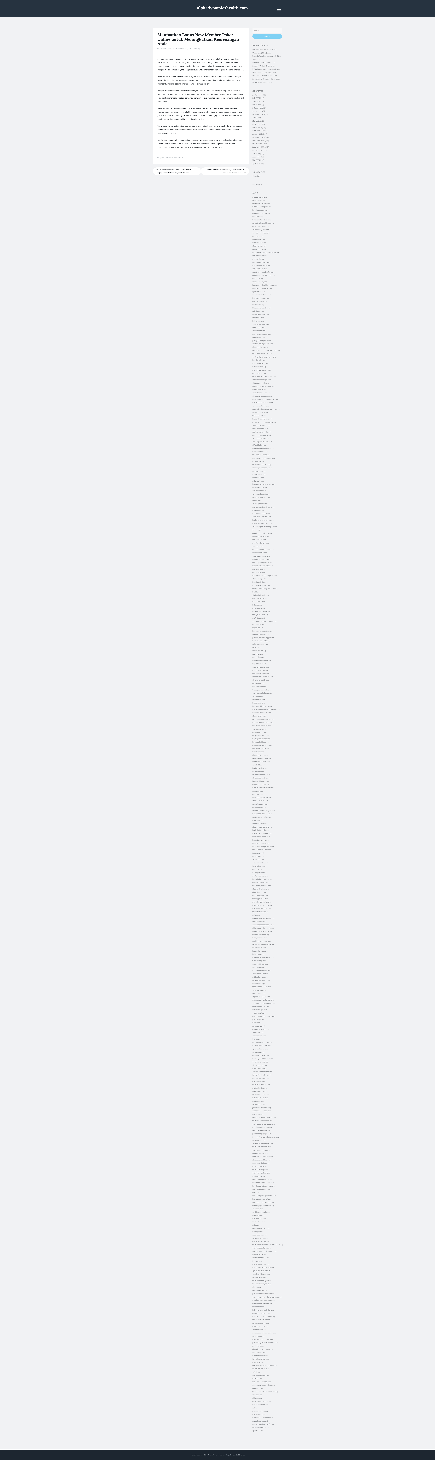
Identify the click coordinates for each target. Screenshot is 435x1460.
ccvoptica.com (257, 1209)
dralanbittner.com (259, 491)
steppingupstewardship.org (263, 1205)
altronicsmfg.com (259, 246)
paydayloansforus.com (261, 262)
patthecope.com (258, 1019)
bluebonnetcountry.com (261, 308)
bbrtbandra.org (258, 305)
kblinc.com (256, 500)
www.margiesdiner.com (261, 1173)
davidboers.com (258, 1081)
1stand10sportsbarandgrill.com (264, 527)
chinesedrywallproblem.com (263, 928)
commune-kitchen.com (261, 761)
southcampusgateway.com (262, 344)
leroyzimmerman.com (260, 1369)
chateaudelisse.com (260, 347)
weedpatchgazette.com (261, 497)
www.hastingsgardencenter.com (264, 1251)
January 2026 (257, 111)
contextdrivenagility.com (261, 817)
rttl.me (254, 1408)
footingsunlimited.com (261, 1163)
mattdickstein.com (259, 1088)
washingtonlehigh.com (261, 1212)
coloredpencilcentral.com (262, 442)
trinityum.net (257, 1261)
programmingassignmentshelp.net (265, 252)
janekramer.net (258, 853)
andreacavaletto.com (260, 634)
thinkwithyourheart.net (261, 455)
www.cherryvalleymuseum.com (264, 376)
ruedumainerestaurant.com (263, 788)
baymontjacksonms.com (261, 908)
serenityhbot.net (258, 1104)
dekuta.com (256, 1225)
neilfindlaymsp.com (259, 977)
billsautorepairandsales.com (263, 1310)
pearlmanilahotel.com (260, 314)
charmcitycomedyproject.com (263, 811)
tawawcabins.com (259, 471)
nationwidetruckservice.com (263, 957)
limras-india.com (258, 200)
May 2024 (256, 160)
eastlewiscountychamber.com (263, 719)
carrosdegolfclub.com (260, 406)
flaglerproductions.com (261, 739)
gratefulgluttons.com (260, 667)
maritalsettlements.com (261, 902)
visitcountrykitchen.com (261, 886)
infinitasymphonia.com (261, 775)
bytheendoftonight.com (261, 660)
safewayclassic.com (259, 269)
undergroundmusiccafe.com (263, 1424)
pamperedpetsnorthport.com (263, 507)
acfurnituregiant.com (260, 229)
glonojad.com (257, 794)
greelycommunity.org (260, 784)
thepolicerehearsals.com (261, 713)
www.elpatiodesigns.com (262, 1281)
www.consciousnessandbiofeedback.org (267, 1245)
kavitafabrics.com (259, 948)
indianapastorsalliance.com (263, 1000)
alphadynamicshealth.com (222, 7)
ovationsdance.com (259, 598)
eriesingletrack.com (260, 504)
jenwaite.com (257, 1362)
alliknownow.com (259, 716)
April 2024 (256, 163)
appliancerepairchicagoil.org (263, 275)
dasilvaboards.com (259, 729)
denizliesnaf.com (258, 1013)
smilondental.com (259, 540)
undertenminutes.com (260, 233)
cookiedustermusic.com (261, 941)
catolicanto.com (258, 608)
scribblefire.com (258, 624)
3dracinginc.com (258, 703)
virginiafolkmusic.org (260, 595)
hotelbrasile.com (258, 360)
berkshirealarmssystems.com (263, 484)
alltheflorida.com (259, 1329)
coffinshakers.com (259, 824)
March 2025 (257, 128)
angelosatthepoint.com (261, 997)
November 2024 (258, 141)
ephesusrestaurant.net (261, 1271)
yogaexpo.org (257, 628)
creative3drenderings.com (262, 1072)
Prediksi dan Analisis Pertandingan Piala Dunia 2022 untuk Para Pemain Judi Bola (226, 171)
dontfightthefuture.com (261, 435)
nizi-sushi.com (257, 856)
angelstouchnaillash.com (262, 533)
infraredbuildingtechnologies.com (265, 399)
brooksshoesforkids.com (262, 1042)
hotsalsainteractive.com (261, 220)
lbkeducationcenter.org (261, 611)
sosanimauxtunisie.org (261, 324)
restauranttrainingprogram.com (264, 575)
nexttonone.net (258, 1101)
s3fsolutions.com (259, 416)
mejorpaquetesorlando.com (263, 523)
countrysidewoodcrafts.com (263, 272)
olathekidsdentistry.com (261, 517)
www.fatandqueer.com (260, 1150)
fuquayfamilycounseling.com (263, 1385)
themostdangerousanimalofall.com (265, 709)
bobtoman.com (258, 321)
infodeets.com (257, 216)
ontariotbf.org (257, 278)
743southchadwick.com (261, 425)
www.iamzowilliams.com (261, 1248)
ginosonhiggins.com (260, 895)
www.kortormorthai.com (261, 1147)
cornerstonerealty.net (260, 1241)
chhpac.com (257, 1398)
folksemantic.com (259, 474)
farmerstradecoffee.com (261, 1075)
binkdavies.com (258, 752)
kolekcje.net (257, 605)
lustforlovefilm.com (259, 768)
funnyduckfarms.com (260, 1359)
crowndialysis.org (259, 572)
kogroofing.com (258, 327)
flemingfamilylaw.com (260, 1375)
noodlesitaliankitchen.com (262, 288)
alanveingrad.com (259, 892)
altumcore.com (258, 1032)
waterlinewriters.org (260, 1062)
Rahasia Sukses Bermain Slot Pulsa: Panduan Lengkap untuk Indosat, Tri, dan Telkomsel (173, 171)
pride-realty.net (258, 1346)
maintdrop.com (258, 318)
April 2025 (256, 124)
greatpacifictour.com (260, 964)
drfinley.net (256, 1372)
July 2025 (256, 118)
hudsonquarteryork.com (261, 1284)
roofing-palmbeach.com (261, 432)
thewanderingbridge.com (262, 833)
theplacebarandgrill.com (261, 987)
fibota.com (256, 1287)
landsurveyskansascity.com (262, 1156)
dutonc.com (257, 869)
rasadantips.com (258, 239)
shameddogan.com (259, 1065)
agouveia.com (257, 1388)
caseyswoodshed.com (260, 1006)
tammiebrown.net (259, 866)
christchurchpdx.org (260, 755)
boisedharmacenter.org (261, 641)
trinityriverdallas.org (260, 615)
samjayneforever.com (260, 1323)
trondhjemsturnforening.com (263, 1300)
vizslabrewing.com (259, 487)
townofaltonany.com (260, 912)
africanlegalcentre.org (260, 778)
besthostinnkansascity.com (262, 1418)
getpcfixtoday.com (259, 301)
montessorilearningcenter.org (263, 1316)
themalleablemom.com (261, 837)
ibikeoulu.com (257, 820)
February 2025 (258, 131)
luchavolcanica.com (259, 951)
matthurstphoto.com (260, 1326)
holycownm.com (258, 954)
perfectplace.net (258, 618)
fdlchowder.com (258, 1176)
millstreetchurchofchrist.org (263, 1339)
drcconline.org (258, 984)
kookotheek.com (258, 337)
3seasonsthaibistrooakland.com (264, 621)
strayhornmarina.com (260, 735)
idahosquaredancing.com (262, 468)
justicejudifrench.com (260, 830)
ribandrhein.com (258, 602)
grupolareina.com (259, 373)
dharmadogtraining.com (261, 1401)
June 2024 (256, 157)
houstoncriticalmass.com (262, 706)
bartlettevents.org (259, 367)
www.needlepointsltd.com (262, 1179)
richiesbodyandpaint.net (261, 207)
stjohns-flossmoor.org (260, 934)
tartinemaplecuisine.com (261, 850)
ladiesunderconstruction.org (263, 386)
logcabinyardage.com (260, 1078)
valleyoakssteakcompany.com (263, 1003)
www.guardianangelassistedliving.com (267, 1297)
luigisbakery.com (258, 1215)
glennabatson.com (259, 732)
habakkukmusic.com (260, 1098)
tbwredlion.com (258, 1307)
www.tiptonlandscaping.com (263, 1202)
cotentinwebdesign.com (261, 380)
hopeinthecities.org (259, 664)
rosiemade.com (258, 510)
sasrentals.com (258, 546)
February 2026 (258, 108)
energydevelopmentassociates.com (265, 409)
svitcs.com (256, 1023)
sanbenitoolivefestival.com (262, 677)
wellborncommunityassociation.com (266, 350)
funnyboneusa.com (259, 938)
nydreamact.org (258, 291)
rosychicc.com (257, 654)
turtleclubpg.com (259, 961)
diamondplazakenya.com (262, 1303)
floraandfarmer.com (260, 412)
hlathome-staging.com (261, 559)
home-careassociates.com (262, 631)
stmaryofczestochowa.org (262, 827)
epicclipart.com (258, 311)
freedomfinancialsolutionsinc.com (265, 1137)
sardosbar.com (258, 478)
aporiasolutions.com (260, 1049)
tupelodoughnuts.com (261, 513)
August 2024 (257, 150)
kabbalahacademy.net (260, 536)
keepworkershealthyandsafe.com (265, 285)
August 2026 (257, 95)
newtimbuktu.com (259, 243)
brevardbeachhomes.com (262, 419)
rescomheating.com (260, 1411)
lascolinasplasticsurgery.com (263, 1186)
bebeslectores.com (259, 389)
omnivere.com (257, 236)
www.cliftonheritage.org (261, 1189)
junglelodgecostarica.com (262, 879)
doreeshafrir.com (259, 807)
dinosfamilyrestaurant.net (262, 396)
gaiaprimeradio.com (260, 863)
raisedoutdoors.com (260, 451)
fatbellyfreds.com (259, 1277)
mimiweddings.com (259, 1414)
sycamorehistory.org (260, 1238)
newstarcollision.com (260, 543)
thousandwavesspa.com (261, 970)
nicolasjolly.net (258, 771)
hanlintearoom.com (260, 1356)
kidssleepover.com (259, 256)
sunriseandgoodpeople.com (263, 925)
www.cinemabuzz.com (260, 1228)
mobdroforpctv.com (260, 670)
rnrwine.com (257, 1378)
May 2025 (256, 121)
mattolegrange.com (260, 876)
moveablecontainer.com (261, 370)
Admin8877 (182, 49)
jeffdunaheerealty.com (261, 1130)
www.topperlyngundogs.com (263, 1124)
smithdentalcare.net (260, 1421)
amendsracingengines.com (262, 1143)
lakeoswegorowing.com (261, 1382)
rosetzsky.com (257, 791)
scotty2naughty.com (260, 804)
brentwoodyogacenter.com (262, 1199)
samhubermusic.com (260, 1427)
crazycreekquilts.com (260, 748)
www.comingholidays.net (262, 693)
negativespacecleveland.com (263, 918)
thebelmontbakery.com (261, 265)
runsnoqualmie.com (260, 1166)
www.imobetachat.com (261, 1085)
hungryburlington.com (261, 843)
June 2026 (256, 101)
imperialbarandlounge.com (262, 448)
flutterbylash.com (259, 1352)
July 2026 (256, 98)
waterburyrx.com (259, 990)
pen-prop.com (257, 1114)
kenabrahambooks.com (261, 758)
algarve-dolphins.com (260, 889)
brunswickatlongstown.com (263, 846)
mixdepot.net (257, 1231)
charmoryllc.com (258, 700)
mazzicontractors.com (260, 1264)
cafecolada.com (258, 683)
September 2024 (258, 147)
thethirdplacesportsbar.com (263, 1267)
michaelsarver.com (259, 553)
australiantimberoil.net (261, 393)
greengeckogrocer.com (261, 556)
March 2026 (257, 105)
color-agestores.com (260, 644)
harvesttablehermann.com (262, 402)
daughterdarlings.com (261, 213)
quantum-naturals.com (261, 1313)
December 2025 (258, 114)
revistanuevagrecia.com (261, 797)
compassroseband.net (260, 1029)
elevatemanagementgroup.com (264, 1365)
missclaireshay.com (259, 197)
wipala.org (256, 647)
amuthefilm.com (258, 765)
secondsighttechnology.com (263, 549)
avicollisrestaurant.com (261, 980)
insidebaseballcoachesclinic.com (264, 1333)
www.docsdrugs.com (260, 1170)
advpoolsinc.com (258, 993)
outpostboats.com (259, 657)
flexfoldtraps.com (259, 1140)
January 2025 (257, 134)
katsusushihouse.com (260, 781)
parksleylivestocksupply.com (263, 638)
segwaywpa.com (258, 1052)
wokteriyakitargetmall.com (262, 562)
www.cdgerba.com (259, 1290)
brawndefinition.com (260, 742)
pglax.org (256, 915)
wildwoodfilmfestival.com (262, 354)
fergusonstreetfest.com (261, 1320)
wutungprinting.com (260, 899)
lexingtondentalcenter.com (262, 566)
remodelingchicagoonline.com (264, 1196)
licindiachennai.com (260, 210)
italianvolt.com (258, 481)
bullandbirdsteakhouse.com (263, 1183)
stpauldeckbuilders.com (261, 1160)
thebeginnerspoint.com (261, 690)
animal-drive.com (259, 1036)
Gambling (196, 49)
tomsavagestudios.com (261, 585)
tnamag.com (257, 1039)
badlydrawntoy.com (259, 1091)
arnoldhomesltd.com (260, 438)
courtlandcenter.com (260, 974)
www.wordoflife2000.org (261, 464)
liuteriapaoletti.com (259, 921)
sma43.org (256, 1192)
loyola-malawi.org (259, 651)
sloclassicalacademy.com (261, 726)
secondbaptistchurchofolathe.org (265, 1391)
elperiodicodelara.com (261, 203)
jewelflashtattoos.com (260, 298)
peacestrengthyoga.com (261, 1134)
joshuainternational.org (261, 1108)
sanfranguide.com (259, 696)
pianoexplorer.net (259, 1254)
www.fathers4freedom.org (262, 1121)
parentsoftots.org (259, 1068)
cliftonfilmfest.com (259, 445)
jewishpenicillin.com (260, 582)
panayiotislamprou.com (261, 341)
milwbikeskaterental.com (262, 905)
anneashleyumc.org (260, 1153)
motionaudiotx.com (260, 1404)
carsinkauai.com (258, 1336)
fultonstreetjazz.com (260, 363)
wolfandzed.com (258, 1222)
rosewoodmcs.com (259, 1235)
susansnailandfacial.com (261, 1111)
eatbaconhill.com (259, 249)
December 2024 (258, 137)
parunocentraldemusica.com (263, 1294)
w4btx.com (256, 530)
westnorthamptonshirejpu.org (264, 357)
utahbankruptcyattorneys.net (263, 458)
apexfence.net (257, 1431)
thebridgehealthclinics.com (262, 1059)
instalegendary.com (259, 282)
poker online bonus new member (171, 158)
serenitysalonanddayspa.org (263, 223)
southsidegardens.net (260, 1258)
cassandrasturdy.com (260, 673)
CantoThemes (239, 1455)
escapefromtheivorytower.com (264, 422)
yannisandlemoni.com (260, 494)
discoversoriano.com (260, 686)
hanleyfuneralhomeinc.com (262, 520)
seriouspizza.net (258, 1026)
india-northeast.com (260, 429)
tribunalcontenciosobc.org (262, 722)
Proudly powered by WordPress (203, 1455)
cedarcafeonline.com (260, 226)
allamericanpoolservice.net (262, 579)
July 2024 (256, 154)
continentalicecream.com (262, 745)
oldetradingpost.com (260, 383)
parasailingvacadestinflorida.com (265, 1343)
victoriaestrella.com (259, 967)
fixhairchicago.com (259, 1010)
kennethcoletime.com (260, 840)
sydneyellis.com (258, 569)
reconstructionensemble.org (263, 944)
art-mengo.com (258, 859)
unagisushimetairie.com (261, 295)
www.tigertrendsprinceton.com (264, 1117)
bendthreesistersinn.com (262, 931)
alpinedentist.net (258, 331)
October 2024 (257, 144)
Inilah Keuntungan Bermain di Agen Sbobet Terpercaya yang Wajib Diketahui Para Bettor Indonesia (266, 72)
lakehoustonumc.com (260, 1094)
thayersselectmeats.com (261, 1045)
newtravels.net (258, 259)
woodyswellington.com (261, 1274)
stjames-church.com (260, 801)
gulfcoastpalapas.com (260, 1055)
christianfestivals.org (260, 882)
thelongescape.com (259, 872)
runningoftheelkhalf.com (262, 1127)
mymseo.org (257, 1395)
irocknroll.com (258, 461)
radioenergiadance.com (261, 334)
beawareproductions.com (262, 814)
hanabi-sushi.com (259, 1218)
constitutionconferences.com (263, 1016)
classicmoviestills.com (260, 680)
